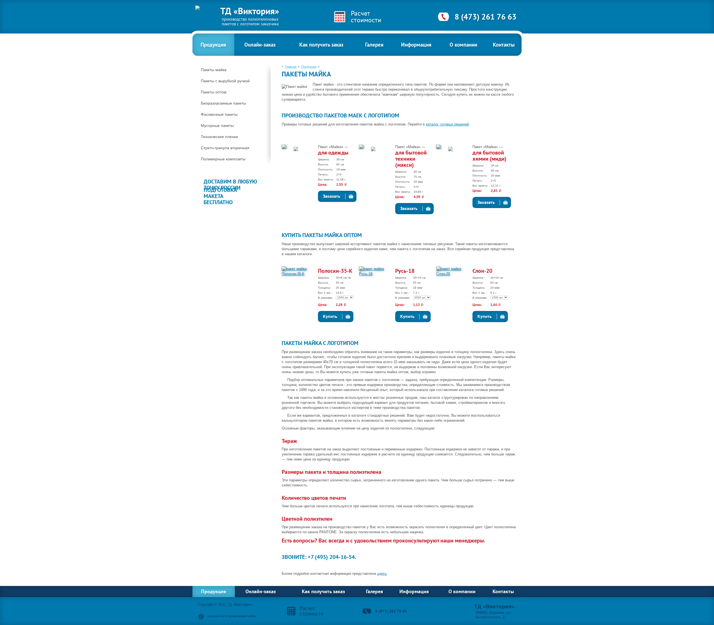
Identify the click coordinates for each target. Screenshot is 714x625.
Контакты (504, 44)
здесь (382, 573)
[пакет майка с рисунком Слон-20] (453, 272)
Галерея (374, 44)
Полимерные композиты (223, 159)
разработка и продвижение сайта (232, 616)
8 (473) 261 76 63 (486, 16)
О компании (463, 44)
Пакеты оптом (213, 92)
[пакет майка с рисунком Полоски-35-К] (299, 272)
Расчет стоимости (366, 16)
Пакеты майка (213, 69)
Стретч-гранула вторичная (225, 148)
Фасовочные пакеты (219, 114)
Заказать (331, 196)
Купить (330, 316)
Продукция (213, 44)
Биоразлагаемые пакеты (223, 103)
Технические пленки (219, 136)
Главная (290, 66)
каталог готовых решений (447, 124)
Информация (416, 44)
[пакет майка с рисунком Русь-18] (376, 272)
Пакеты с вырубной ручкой (225, 81)
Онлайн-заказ (260, 44)
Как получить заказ (321, 44)
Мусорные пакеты (217, 125)
